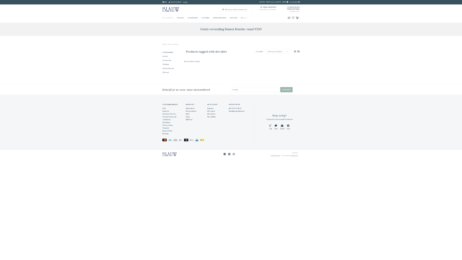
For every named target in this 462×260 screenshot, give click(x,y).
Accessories (193, 18)
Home (164, 44)
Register (210, 108)
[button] (289, 17)
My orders (211, 111)
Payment (165, 128)
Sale (245, 18)
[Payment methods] (165, 141)
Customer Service (169, 114)
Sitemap (165, 134)
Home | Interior (219, 18)
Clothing (205, 18)
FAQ (164, 108)
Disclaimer (166, 122)
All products (190, 108)
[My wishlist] (293, 17)
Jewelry (180, 18)
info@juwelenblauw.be (237, 111)
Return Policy (167, 131)
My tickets (211, 114)
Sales (188, 114)
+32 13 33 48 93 (235, 108)
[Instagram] (234, 154)
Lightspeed (294, 155)
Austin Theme (275, 155)
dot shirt (175, 44)
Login (185, 2)
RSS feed (189, 120)
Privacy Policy (167, 125)
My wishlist (211, 117)
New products (191, 111)
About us (165, 111)
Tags (169, 44)
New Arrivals (167, 18)
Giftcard (233, 18)
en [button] (165, 2)
